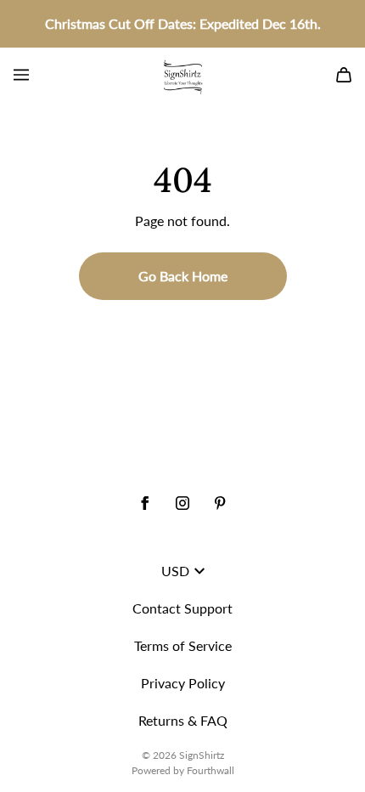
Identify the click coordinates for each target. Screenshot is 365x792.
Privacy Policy (183, 683)
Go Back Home (182, 276)
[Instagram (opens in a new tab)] (182, 503)
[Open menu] (21, 74)
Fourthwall (210, 770)
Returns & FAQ (182, 720)
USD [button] (175, 571)
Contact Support (182, 608)
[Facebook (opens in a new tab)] (145, 503)
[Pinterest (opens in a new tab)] (220, 503)
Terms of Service (183, 645)
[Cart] (343, 74)
